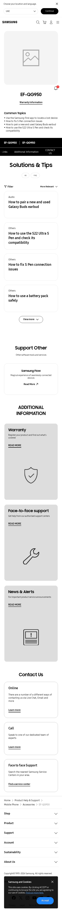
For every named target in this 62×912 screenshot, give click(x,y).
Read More (29, 384)
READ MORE (14, 445)
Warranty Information (31, 102)
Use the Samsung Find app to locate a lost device (31, 118)
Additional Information (26, 151)
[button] (31, 204)
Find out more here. (35, 893)
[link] (56, 88)
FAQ (35, 175)
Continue (49, 11)
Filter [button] (10, 186)
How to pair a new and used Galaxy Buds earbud (31, 124)
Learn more (14, 710)
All (25, 175)
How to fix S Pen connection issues (24, 121)
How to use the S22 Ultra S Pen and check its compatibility (29, 129)
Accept (45, 900)
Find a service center (19, 784)
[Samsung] (9, 22)
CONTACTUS (50, 152)
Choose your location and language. (20, 4)
